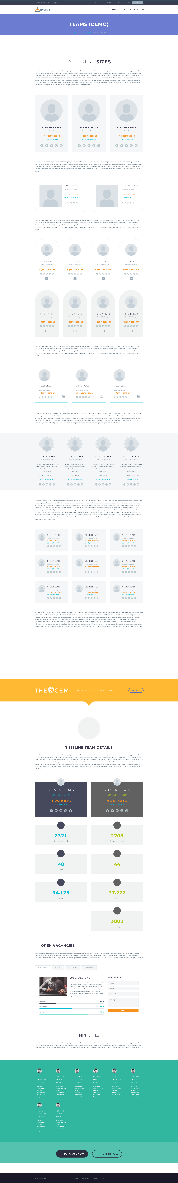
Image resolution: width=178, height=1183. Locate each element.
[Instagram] (56, 145)
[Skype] (61, 145)
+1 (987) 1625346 (51, 136)
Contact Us (100, 3)
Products (116, 9)
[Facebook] (41, 145)
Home (90, 3)
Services (127, 9)
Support (76, 1178)
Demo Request (138, 3)
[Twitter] (46, 145)
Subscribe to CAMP (123, 3)
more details (107, 1153)
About (136, 9)
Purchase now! (72, 1153)
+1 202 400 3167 (41, 3)
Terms (102, 1178)
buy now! (136, 690)
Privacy (95, 1178)
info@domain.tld (52, 139)
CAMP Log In (110, 3)
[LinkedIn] (51, 145)
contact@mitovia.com (57, 3)
